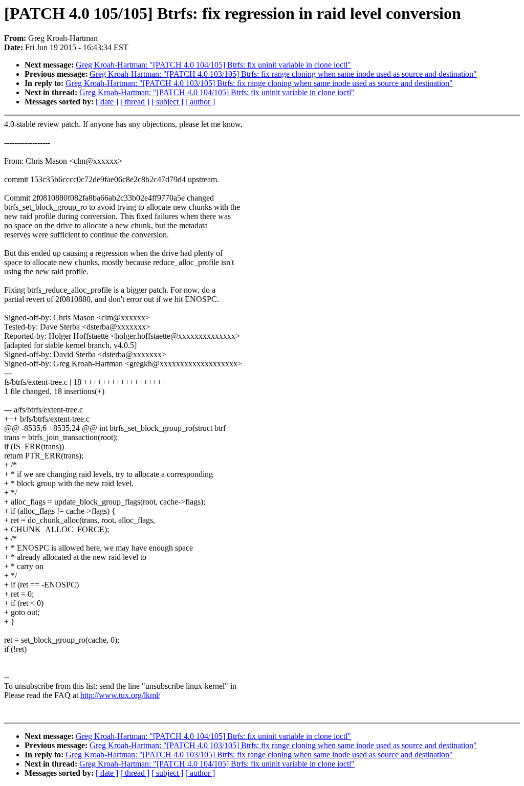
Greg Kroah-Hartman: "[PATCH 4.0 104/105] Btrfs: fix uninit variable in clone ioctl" (213, 64)
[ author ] (200, 101)
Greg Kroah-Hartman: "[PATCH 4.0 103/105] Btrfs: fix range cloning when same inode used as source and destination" (283, 74)
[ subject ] (167, 101)
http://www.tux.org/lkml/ (120, 695)
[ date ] (107, 101)
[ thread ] (134, 101)
